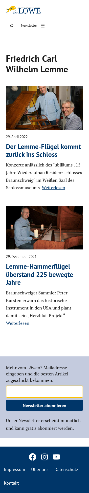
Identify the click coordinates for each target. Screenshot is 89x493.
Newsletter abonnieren (44, 405)
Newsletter (29, 25)
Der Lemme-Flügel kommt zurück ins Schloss (43, 151)
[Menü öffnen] (43, 26)
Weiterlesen (53, 187)
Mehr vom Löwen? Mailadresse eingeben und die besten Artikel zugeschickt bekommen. (37, 374)
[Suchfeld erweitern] (11, 26)
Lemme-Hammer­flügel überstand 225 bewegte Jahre (39, 274)
